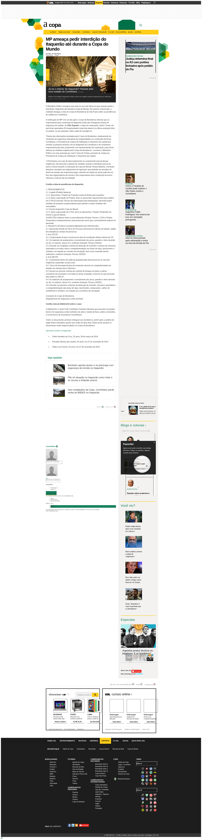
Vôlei (51, 786)
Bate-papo (82, 3)
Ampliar (108, 59)
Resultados (76, 764)
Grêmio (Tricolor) (147, 780)
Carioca (75, 795)
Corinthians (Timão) (147, 772)
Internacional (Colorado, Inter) (151, 780)
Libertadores (81, 749)
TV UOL (131, 3)
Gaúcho (75, 799)
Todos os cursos (148, 693)
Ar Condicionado (69, 729)
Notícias (91, 3)
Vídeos (74, 783)
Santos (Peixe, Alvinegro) (143, 784)
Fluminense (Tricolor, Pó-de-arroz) (155, 776)
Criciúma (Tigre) (155, 772)
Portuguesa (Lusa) (155, 806)
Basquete (53, 764)
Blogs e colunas (132, 425)
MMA (51, 774)
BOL (138, 3)
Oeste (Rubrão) (143, 806)
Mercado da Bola (118, 749)
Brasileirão (92, 749)
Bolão (130, 32)
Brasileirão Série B (101, 766)
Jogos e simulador (124, 764)
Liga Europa (99, 792)
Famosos (123, 3)
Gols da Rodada (77, 769)
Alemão (97, 796)
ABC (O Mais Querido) (143, 795)
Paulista (75, 792)
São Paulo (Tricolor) (147, 784)
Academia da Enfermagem (113, 729)
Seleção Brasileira (124, 779)
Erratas (138, 684)
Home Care (146, 729)
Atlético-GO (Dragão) (155, 795)
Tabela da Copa (64, 32)
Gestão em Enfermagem (132, 729)
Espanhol (98, 799)
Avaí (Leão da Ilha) (143, 799)
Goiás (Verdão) (143, 780)
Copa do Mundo (133, 749)
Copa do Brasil (104, 749)
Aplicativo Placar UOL (79, 774)
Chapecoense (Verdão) (143, 772)
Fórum (74, 776)
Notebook (80, 729)
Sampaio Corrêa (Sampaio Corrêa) (143, 810)
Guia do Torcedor (99, 32)
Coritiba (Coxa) (151, 772)
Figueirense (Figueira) (147, 776)
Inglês (97, 803)
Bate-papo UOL (138, 741)
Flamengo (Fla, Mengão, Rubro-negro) (151, 776)
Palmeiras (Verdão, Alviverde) (155, 780)
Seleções (76, 32)
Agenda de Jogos (78, 762)
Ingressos (121, 767)
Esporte (99, 3)
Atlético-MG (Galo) (143, 769)
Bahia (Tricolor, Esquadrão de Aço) (151, 769)
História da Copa (123, 774)
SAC (72, 3)
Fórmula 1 (53, 767)
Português (98, 808)
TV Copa (111, 32)
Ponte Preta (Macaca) (151, 806)
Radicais (53, 778)
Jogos (125, 741)
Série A (139, 763)
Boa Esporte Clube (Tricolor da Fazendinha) (147, 799)
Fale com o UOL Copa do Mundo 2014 (121, 684)
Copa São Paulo (100, 776)
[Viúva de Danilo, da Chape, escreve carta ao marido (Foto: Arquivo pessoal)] (142, 660)
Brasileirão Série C (101, 769)
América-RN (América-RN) (151, 795)
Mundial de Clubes (101, 787)
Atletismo (53, 762)
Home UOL (51, 741)
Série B (139, 790)
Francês (98, 801)
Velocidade (53, 783)
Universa (114, 3)
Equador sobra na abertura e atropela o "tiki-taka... (138, 494)
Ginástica (53, 771)
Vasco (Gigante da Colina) (151, 810)
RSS (76, 825)
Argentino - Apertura (102, 794)
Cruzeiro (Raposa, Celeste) (143, 776)
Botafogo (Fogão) (155, 769)
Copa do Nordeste (78, 802)
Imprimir (99, 407)
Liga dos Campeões (102, 789)
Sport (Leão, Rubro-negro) (151, 784)
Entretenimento (67, 741)
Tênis (51, 781)
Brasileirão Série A (101, 764)
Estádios (86, 32)
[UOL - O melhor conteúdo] (49, 3)
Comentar (51, 493)
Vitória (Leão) (155, 784)
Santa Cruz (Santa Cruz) (147, 810)
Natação (52, 776)
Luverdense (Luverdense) (143, 803)
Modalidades (51, 759)
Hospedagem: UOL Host (152, 835)
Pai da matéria (121, 32)
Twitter (52, 489)
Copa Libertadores (101, 785)
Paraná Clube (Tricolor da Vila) (147, 806)
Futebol (52, 769)
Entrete (107, 3)
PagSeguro (146, 3)
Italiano (97, 806)
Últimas (53, 32)
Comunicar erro (109, 407)
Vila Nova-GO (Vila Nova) (155, 810)
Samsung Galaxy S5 (55, 729)
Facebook (53, 487)
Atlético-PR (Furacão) (147, 769)
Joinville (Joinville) (151, 803)
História (138, 32)
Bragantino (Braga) (151, 799)
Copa (55, 25)
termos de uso (69, 495)
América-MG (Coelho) (147, 795)
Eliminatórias (122, 771)
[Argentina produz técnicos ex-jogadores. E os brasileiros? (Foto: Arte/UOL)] (149, 660)
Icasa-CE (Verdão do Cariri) (147, 803)
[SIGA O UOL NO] (136, 672)
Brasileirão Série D (101, 771)
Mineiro (74, 797)
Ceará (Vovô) (155, 799)
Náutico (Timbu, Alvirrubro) (155, 803)
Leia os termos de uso (52, 510)
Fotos (74, 781)
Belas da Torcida (78, 771)
